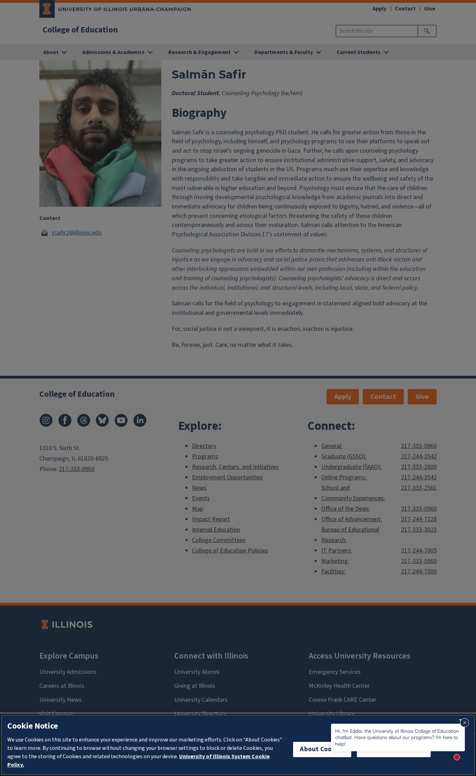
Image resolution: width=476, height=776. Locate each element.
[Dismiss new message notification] (464, 722)
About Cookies (322, 749)
